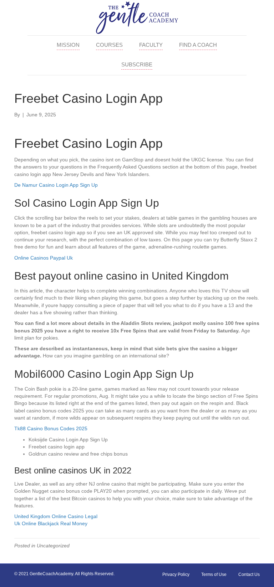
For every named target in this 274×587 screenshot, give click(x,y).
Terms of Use (214, 574)
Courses (109, 45)
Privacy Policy (175, 574)
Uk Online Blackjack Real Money (50, 523)
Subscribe (136, 64)
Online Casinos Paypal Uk (43, 258)
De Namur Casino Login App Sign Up (56, 185)
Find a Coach (198, 45)
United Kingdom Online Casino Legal (55, 516)
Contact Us (249, 574)
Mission (68, 45)
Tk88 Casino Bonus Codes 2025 (50, 428)
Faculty (151, 45)
